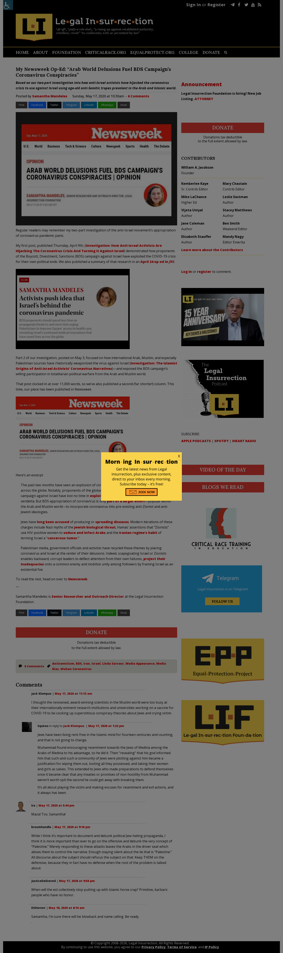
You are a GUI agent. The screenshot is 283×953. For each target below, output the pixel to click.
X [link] (179, 456)
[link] (141, 456)
